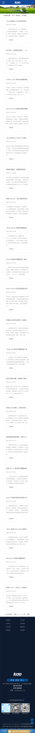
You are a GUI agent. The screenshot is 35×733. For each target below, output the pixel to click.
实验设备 (22, 623)
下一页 (23, 614)
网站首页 (8, 620)
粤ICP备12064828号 (9, 726)
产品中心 (8, 623)
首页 (15, 614)
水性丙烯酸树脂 (24, 726)
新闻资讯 (22, 626)
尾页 (28, 614)
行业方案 (8, 626)
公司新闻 (24, 15)
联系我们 (8, 630)
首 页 (13, 15)
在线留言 (22, 630)
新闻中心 (18, 15)
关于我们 (22, 620)
